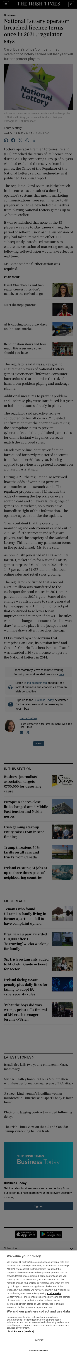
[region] (38, 1303)
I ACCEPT (38, 1340)
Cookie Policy (54, 1293)
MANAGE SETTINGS (38, 1350)
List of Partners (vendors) (20, 1331)
